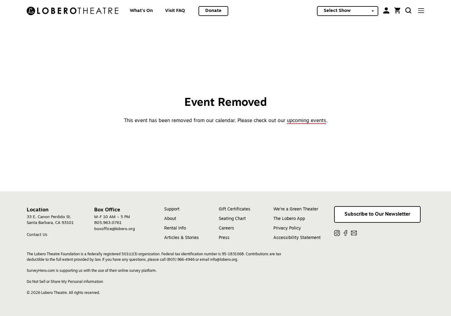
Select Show (337, 11)
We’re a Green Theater (295, 209)
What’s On (141, 11)
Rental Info (175, 228)
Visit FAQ (175, 11)
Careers (226, 228)
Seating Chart (232, 219)
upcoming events (306, 120)
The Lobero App (289, 219)
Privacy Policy (287, 228)
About (170, 219)
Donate (213, 11)
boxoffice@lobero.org (114, 229)
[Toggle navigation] (421, 10)
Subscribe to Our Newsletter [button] (377, 214)
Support (171, 209)
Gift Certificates (234, 209)
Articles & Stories (181, 238)
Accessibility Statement (297, 238)
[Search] (408, 10)
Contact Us (37, 235)
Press (224, 238)
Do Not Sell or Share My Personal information (65, 282)
